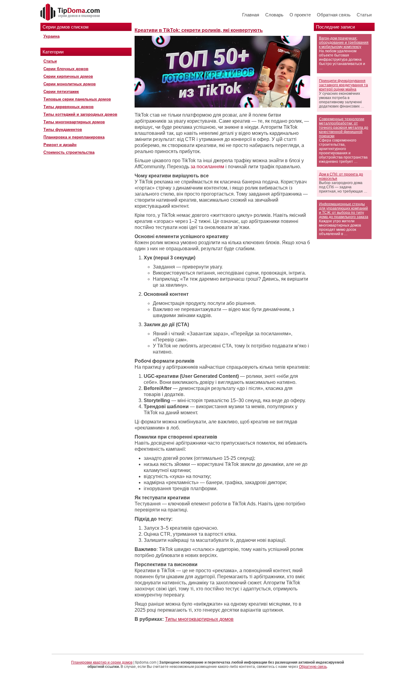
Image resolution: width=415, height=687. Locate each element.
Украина (51, 36)
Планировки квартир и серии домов (101, 662)
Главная (250, 14)
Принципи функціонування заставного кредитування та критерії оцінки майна (343, 85)
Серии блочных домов (65, 69)
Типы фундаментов (62, 129)
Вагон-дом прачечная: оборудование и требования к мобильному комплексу (344, 42)
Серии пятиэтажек (61, 91)
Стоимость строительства (68, 152)
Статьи (364, 14)
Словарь (274, 14)
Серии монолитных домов (69, 84)
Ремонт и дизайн (60, 144)
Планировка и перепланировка (74, 137)
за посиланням (206, 166)
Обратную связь (313, 667)
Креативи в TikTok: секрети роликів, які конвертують (199, 30)
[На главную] (70, 12)
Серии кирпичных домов (68, 76)
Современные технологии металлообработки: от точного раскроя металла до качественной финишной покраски (343, 127)
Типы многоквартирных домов (74, 122)
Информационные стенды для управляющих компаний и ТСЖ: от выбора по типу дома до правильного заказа (343, 210)
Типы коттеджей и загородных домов (80, 114)
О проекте (300, 14)
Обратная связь (334, 14)
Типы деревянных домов (68, 106)
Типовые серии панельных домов (77, 99)
